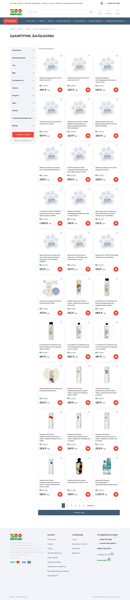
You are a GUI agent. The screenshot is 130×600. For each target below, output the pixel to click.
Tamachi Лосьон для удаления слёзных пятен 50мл (50, 123)
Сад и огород (52, 557)
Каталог (20, 29)
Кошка (28, 29)
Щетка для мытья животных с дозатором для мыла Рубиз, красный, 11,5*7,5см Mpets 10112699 (50, 258)
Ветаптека (51, 539)
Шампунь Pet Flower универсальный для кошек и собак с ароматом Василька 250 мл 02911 (50, 484)
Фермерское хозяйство (56, 566)
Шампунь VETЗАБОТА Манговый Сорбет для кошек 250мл (106, 256)
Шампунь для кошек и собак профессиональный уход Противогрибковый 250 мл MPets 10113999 (77, 125)
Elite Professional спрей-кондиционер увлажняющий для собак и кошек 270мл (77, 170)
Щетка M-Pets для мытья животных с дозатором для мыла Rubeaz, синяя (77, 257)
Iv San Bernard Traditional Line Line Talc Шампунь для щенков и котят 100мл (106, 347)
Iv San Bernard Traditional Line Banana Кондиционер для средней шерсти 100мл (106, 303)
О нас (74, 539)
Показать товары (23, 134)
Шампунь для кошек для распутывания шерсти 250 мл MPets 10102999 (106, 124)
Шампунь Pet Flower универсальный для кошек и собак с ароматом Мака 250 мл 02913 (51, 438)
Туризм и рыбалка (54, 562)
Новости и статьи (48, 3)
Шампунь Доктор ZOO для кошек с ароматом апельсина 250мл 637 (78, 303)
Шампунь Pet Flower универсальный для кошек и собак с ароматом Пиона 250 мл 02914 (105, 392)
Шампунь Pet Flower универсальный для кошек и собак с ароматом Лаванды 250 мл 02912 (78, 438)
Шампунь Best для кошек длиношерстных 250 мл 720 (77, 481)
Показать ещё (79, 512)
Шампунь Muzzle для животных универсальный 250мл (51, 390)
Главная (12, 29)
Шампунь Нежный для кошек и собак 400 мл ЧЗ (78, 79)
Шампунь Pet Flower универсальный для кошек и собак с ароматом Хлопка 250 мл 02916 (106, 438)
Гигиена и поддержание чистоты (43, 29)
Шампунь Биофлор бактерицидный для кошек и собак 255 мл (105, 80)
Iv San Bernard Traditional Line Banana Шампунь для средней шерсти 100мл (50, 347)
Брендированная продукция (72, 3)
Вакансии (58, 3)
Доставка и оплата (16, 3)
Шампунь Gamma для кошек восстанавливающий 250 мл (50, 169)
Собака (50, 544)
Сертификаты (52, 576)
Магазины (27, 3)
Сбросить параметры (22, 140)
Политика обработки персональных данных (106, 597)
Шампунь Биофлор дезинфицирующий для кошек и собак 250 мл (78, 213)
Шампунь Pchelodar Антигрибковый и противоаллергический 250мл (106, 482)
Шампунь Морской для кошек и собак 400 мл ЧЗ (51, 79)
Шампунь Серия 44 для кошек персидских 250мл (106, 169)
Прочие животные (54, 553)
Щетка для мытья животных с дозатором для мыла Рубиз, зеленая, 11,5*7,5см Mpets (106, 213)
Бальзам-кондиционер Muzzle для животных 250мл (50, 302)
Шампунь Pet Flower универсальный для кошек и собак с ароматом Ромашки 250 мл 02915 (77, 392)
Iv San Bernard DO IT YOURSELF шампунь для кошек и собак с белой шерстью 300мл (50, 213)
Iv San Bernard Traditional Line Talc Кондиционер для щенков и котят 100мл (78, 347)
